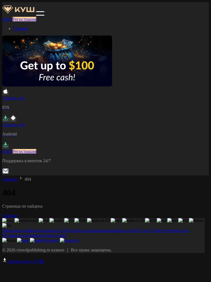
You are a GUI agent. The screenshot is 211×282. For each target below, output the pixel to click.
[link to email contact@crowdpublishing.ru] (5, 172)
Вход (7, 19)
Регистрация (24, 19)
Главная (20, 28)
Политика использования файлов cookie (101, 230)
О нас (145, 230)
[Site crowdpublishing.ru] (18, 14)
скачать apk (25, 261)
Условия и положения (22, 235)
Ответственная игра (170, 230)
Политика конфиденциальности (32, 230)
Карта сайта (55, 235)
